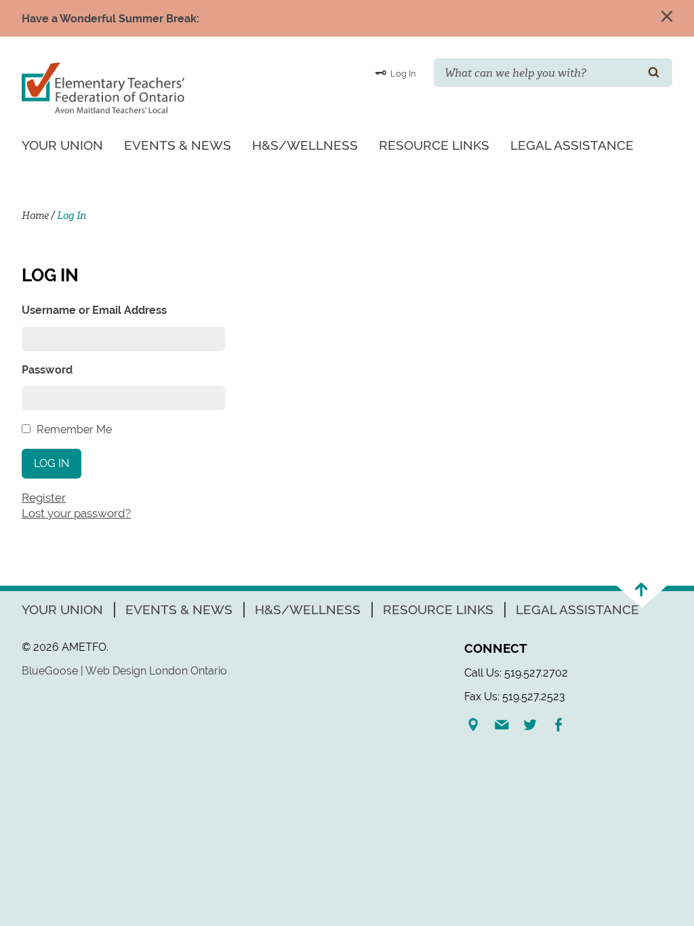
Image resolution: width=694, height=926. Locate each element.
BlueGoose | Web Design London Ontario (124, 670)
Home (35, 215)
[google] (478, 724)
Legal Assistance (572, 145)
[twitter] (535, 724)
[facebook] (564, 724)
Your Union (62, 145)
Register (44, 497)
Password (47, 369)
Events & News (177, 145)
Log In (402, 73)
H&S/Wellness (305, 145)
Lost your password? (76, 513)
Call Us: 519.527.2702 (516, 672)
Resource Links (434, 145)
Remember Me (74, 429)
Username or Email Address (94, 310)
